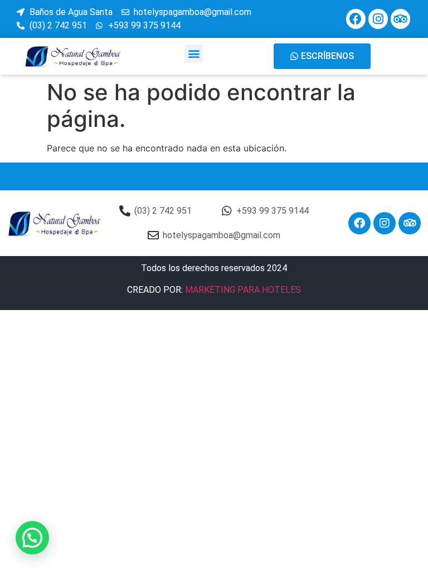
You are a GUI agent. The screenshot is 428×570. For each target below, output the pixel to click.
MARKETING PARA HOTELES (243, 289)
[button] (193, 54)
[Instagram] (378, 18)
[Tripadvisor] (400, 18)
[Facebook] (356, 18)
